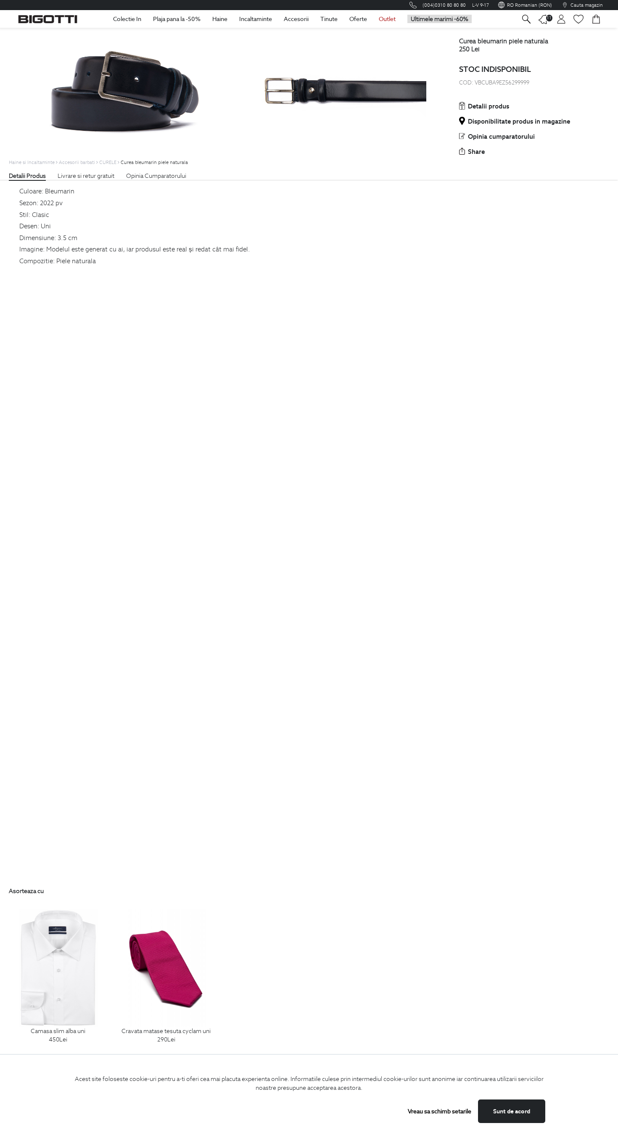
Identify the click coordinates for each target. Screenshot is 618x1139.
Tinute (329, 19)
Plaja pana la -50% (177, 19)
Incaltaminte (255, 19)
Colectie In (127, 19)
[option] (58, 985)
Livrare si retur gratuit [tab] (86, 176)
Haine (219, 19)
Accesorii (296, 19)
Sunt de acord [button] (511, 1111)
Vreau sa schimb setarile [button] (439, 1111)
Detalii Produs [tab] (27, 176)
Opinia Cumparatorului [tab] (156, 176)
